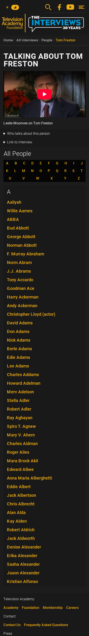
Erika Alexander (22, 555)
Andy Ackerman (22, 305)
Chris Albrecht (21, 503)
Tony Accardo (20, 279)
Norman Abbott (22, 245)
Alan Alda (16, 512)
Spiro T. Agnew (21, 426)
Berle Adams (19, 348)
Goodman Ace (20, 288)
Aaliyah (14, 202)
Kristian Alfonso (22, 581)
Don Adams (18, 331)
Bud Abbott (18, 228)
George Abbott (21, 236)
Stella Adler (18, 400)
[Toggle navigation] (82, 7)
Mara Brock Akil (22, 460)
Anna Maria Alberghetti (29, 478)
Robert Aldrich (21, 529)
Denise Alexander (24, 547)
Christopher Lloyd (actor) (31, 314)
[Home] (44, 24)
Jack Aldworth (21, 538)
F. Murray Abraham (25, 253)
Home (8, 40)
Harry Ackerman (22, 297)
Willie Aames (19, 210)
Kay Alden (17, 521)
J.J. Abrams (19, 271)
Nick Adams (18, 340)
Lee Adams (18, 366)
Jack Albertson (21, 495)
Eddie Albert (19, 486)
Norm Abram (19, 262)
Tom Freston (65, 40)
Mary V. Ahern (21, 435)
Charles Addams (23, 374)
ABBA (13, 219)
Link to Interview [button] (19, 142)
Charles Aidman (22, 443)
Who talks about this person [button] (28, 133)
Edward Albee (20, 469)
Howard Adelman (23, 383)
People (46, 40)
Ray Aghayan (19, 417)
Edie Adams (18, 357)
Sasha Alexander (23, 564)
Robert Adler (19, 409)
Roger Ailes (18, 452)
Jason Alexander (23, 572)
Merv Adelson (20, 391)
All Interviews (27, 40)
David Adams (20, 322)
